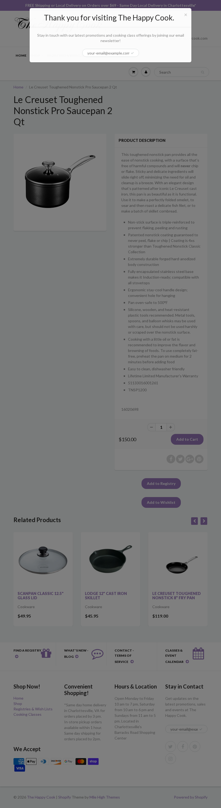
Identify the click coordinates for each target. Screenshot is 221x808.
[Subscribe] (132, 53)
